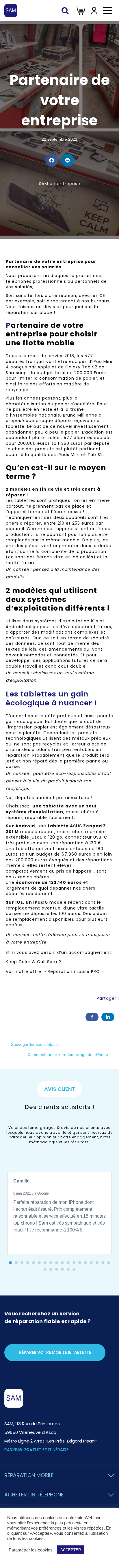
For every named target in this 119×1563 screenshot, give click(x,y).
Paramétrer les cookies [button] (31, 1550)
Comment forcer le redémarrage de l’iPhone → (70, 1054)
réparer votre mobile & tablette (55, 1352)
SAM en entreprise (59, 184)
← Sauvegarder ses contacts (32, 1044)
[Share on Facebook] (51, 160)
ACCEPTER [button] (70, 1550)
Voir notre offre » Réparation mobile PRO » (55, 971)
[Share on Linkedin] (67, 160)
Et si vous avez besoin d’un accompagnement (58, 952)
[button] (10, 1262)
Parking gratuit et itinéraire (36, 1450)
